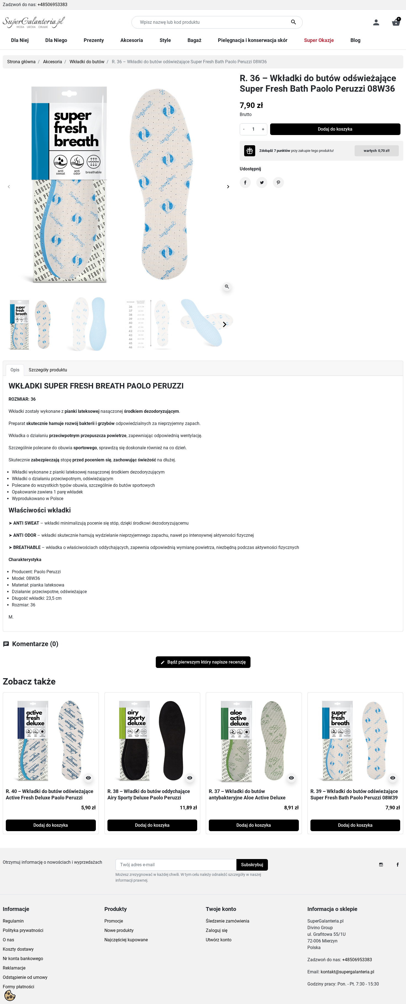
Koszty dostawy (18, 949)
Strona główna (21, 61)
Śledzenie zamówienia (227, 921)
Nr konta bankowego (23, 958)
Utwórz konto (218, 939)
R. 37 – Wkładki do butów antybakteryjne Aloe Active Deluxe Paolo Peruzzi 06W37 (247, 797)
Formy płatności (18, 986)
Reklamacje (14, 968)
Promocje (113, 921)
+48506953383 (52, 4)
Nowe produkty (119, 930)
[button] (396, 22)
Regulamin (13, 921)
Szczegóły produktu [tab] (48, 369)
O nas (8, 939)
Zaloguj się (216, 930)
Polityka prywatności (23, 930)
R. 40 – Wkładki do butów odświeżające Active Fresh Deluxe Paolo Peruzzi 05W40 (49, 797)
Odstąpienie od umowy (25, 977)
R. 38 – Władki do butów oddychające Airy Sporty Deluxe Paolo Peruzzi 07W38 (148, 797)
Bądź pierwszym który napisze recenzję (203, 662)
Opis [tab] (14, 369)
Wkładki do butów (87, 61)
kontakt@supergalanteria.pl (347, 971)
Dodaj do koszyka (335, 129)
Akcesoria (52, 61)
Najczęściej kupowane (126, 939)
